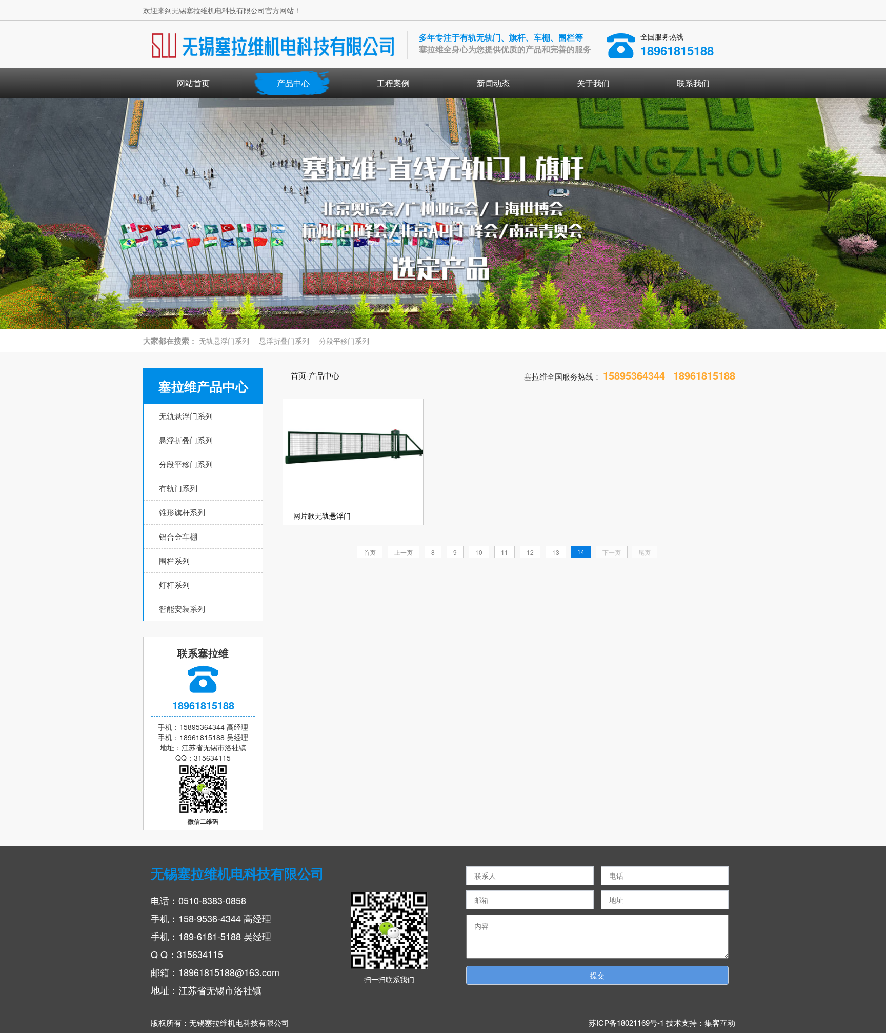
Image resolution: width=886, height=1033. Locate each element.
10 (478, 552)
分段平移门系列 (344, 340)
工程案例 (393, 83)
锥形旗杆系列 (182, 512)
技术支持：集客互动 (700, 1022)
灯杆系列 (174, 584)
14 (581, 551)
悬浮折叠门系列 (284, 340)
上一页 (403, 552)
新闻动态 (493, 83)
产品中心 (293, 83)
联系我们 (693, 83)
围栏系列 (174, 560)
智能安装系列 (182, 608)
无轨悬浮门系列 (224, 340)
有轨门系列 (178, 488)
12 (530, 552)
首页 (298, 375)
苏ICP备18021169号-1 (627, 1022)
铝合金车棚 (178, 536)
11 (504, 552)
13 (555, 552)
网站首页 (193, 83)
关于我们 (593, 83)
